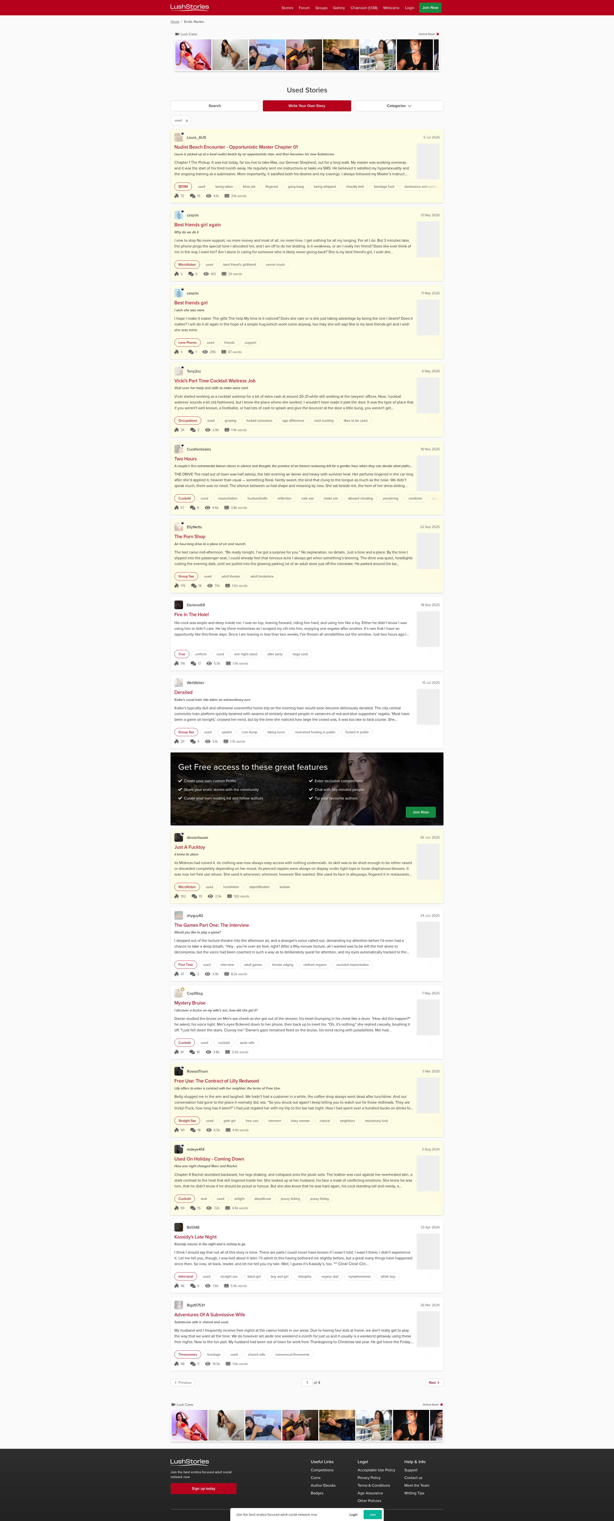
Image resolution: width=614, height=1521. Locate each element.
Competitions (322, 1470)
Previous (185, 1382)
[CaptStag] (178, 993)
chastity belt (355, 186)
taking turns (276, 732)
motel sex (331, 498)
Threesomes (187, 1354)
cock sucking (324, 420)
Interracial (185, 1276)
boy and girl (279, 1276)
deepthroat (262, 1198)
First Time (185, 964)
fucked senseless (259, 420)
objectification (259, 886)
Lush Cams (189, 34)
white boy (388, 1276)
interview (227, 964)
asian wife (247, 1042)
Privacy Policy (369, 1477)
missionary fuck (376, 1120)
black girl (254, 1276)
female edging (282, 964)
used (201, 186)
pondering (390, 498)
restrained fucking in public (315, 732)
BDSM (183, 186)
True (181, 654)
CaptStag (195, 993)
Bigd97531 (196, 1305)
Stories (287, 7)
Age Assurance (370, 1493)
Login (353, 1514)
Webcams (391, 7)
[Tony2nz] (178, 371)
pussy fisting (319, 1198)
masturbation (227, 498)
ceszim (193, 215)
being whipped (325, 186)
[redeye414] (178, 1149)
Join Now (430, 7)
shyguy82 (195, 915)
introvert (274, 1120)
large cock (300, 654)
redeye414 (195, 1149)
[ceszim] (178, 215)
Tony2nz (194, 371)
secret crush (275, 264)
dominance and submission (424, 186)
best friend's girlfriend (239, 264)
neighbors (347, 1120)
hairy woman (300, 1120)
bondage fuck (384, 186)
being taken (224, 186)
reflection (284, 498)
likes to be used (355, 420)
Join (373, 1514)
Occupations (187, 420)
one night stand (245, 654)
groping (230, 420)
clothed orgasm (314, 964)
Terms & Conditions (374, 1485)
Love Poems (187, 342)
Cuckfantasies (199, 449)
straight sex (228, 1276)
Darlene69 (196, 604)
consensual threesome (292, 1354)
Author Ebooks (323, 1485)
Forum (304, 7)
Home (175, 21)
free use (252, 1120)
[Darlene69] (178, 605)
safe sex (307, 498)
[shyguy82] (178, 915)
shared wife (256, 1354)
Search (215, 105)
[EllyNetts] (178, 527)
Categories (396, 105)
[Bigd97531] (178, 1305)
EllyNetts (194, 526)
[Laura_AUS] (178, 137)
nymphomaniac (359, 1276)
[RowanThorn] (178, 1071)
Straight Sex (187, 1120)
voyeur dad (330, 1276)
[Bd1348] (178, 1227)
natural (325, 1120)
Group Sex (186, 576)
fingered (272, 186)
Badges (317, 1493)
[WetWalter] (178, 682)
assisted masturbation (353, 964)
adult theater (231, 576)
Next (432, 1382)
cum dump (249, 732)
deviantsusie (197, 837)
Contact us (413, 1477)
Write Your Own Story (307, 105)
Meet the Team (416, 1485)
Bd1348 (193, 1227)
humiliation (231, 886)
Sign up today (203, 1488)
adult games (253, 964)
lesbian (285, 886)
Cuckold (184, 498)
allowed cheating (360, 498)
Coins (315, 1477)
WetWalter (195, 682)
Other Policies (369, 1500)
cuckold (224, 1042)
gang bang (296, 186)
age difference (293, 420)
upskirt (227, 732)
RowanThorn (197, 1071)
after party (275, 654)
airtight (239, 1198)
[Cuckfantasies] (178, 449)
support (250, 342)
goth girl (230, 1120)
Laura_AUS (196, 137)
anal (204, 1198)
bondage (213, 1354)
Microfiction (187, 264)
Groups (321, 7)
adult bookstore (262, 576)
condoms (415, 498)
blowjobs (305, 1276)
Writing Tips (414, 1493)
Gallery (339, 7)
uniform (201, 654)
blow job (249, 186)
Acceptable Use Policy (376, 1470)
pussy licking (290, 1198)
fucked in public (357, 732)
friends (229, 342)
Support (411, 1470)
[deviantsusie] (178, 837)
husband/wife (257, 498)
